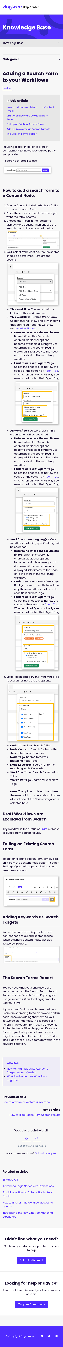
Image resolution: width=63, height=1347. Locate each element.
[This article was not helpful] (36, 1138)
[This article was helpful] (26, 1138)
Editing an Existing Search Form (25, 124)
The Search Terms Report (22, 134)
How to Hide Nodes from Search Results (35, 1115)
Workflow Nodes (25, 328)
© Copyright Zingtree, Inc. (20, 1336)
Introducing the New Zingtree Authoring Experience (28, 1214)
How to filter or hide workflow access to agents (28, 1204)
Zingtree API (10, 1179)
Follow (7, 88)
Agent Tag (51, 371)
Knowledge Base (13, 43)
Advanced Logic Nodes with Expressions (28, 1186)
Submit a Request (31, 1260)
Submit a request (46, 1153)
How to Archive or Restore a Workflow (26, 1102)
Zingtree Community (31, 1304)
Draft (43, 829)
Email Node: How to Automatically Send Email (28, 1194)
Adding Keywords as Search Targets (28, 129)
